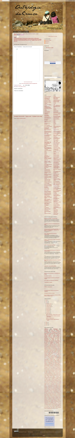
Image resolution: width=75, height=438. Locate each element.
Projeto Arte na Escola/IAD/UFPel (56, 162)
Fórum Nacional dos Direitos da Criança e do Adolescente (47, 194)
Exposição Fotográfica (47, 386)
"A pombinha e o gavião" (48, 282)
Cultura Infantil (46, 350)
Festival (59, 386)
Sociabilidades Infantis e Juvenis (55, 402)
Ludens (54, 108)
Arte (54, 334)
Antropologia (52, 333)
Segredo (52, 401)
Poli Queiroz (47, 41)
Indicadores (58, 388)
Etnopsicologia (55, 385)
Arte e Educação (47, 125)
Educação (59, 331)
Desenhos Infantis (52, 359)
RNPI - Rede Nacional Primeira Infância (57, 184)
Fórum (45, 346)
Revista (57, 330)
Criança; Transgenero (56, 376)
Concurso (46, 358)
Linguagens (49, 362)
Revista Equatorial (56, 181)
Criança (58, 334)
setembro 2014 (48, 306)
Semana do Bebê (56, 401)
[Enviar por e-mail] (25, 85)
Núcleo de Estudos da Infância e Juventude (57, 131)
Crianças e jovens (57, 349)
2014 (46, 302)
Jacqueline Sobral (48, 40)
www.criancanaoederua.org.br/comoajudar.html (29, 83)
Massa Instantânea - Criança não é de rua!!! (53, 314)
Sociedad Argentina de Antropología (57, 189)
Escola (45, 361)
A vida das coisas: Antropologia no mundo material (47, 98)
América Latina (52, 337)
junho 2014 (48, 309)
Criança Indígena (55, 348)
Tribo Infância (55, 209)
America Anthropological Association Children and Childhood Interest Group (48, 108)
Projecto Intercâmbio (56, 161)
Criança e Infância (47, 335)
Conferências (50, 348)
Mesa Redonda (54, 352)
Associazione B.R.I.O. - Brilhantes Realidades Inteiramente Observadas (48, 132)
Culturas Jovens (48, 378)
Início (15, 31)
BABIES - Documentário (48, 286)
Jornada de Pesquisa (47, 352)
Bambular (46, 140)
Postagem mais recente (19, 116)
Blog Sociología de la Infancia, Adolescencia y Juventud (48, 148)
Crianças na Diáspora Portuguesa (47, 174)
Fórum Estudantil (55, 387)
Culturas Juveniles (47, 180)
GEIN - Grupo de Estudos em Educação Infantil (48, 197)
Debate (59, 350)
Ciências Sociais (50, 357)
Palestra (55, 346)
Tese (47, 405)
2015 (46, 301)
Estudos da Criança (49, 385)
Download (57, 381)
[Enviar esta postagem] (23, 85)
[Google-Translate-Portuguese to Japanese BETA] (53, 35)
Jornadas (50, 334)
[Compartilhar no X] (27, 85)
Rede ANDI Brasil (56, 174)
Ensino (48, 383)
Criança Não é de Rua (22, 86)
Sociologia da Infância (47, 347)
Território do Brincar (56, 205)
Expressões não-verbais (54, 386)
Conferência (51, 358)
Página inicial (28, 116)
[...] (44, 255)
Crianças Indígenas (56, 335)
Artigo (56, 333)
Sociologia (55, 193)
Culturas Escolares (58, 377)
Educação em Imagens (48, 185)
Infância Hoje (46, 210)
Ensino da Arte (52, 383)
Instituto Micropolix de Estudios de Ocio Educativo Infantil (57, 101)
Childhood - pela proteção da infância (47, 161)
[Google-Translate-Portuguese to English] (55, 35)
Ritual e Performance (56, 182)
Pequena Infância (57, 363)
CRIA (45, 168)
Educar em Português (47, 184)
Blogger (44, 435)
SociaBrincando (56, 187)
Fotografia (45, 387)
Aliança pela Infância (47, 104)
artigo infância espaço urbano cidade (49, 407)
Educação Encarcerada (46, 187)
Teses (50, 405)
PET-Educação (55, 145)
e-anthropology (46, 183)
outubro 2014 (48, 305)
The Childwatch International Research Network (57, 208)
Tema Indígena (55, 203)
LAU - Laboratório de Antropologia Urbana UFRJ (56, 106)
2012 (46, 323)
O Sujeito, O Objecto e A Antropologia (57, 134)
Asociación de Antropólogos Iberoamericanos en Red (47, 128)
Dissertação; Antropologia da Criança (56, 380)
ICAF (45, 206)
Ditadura (58, 359)
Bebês (49, 356)
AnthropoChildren (47, 111)
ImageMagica (46, 207)
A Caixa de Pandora (47, 96)
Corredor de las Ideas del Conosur (47, 167)
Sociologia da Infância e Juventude (56, 403)
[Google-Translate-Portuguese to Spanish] (58, 35)
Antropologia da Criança (55, 332)
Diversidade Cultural (52, 381)
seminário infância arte (49, 408)
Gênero (59, 351)
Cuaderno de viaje (47, 179)
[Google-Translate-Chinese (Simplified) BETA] (47, 35)
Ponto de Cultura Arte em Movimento (56, 149)
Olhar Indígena (55, 140)
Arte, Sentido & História (48, 126)
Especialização (52, 384)
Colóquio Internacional (58, 357)
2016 (46, 300)
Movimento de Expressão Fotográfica (57, 112)
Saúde (49, 401)
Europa (59, 385)
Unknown (46, 43)
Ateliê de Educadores (47, 138)
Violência (58, 365)
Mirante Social (55, 110)
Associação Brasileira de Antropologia (47, 135)
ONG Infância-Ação (56, 142)
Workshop (58, 354)
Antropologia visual (54, 355)
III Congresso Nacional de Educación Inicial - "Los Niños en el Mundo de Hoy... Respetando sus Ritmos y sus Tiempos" (52, 230)
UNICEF (55, 365)
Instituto (59, 390)
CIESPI (45, 163)
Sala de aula (45, 401)
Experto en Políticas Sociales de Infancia (47, 192)
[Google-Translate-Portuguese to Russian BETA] (57, 35)
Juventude (46, 331)
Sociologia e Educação (57, 404)
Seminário (46, 330)
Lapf (54, 104)
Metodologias (51, 363)
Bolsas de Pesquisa (54, 356)
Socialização (46, 403)
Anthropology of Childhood (46, 113)
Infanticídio (45, 389)
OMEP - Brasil (55, 141)
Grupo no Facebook (50, 388)
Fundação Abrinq (50, 387)
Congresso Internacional (55, 338)
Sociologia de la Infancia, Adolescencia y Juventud (57, 195)
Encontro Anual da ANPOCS (48, 360)
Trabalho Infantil (54, 405)
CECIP (45, 151)
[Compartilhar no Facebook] (28, 85)
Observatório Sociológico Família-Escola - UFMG (56, 138)
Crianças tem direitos (47, 176)
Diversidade (46, 351)
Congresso (53, 331)
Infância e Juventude (50, 346)
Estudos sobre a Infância (52, 351)
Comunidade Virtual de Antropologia (48, 165)
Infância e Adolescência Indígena (52, 389)
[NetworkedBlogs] (53, 61)
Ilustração (55, 388)
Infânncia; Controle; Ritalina (53, 390)
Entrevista (56, 383)
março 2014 (48, 313)
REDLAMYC (55, 177)
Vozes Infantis (47, 406)
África (54, 408)
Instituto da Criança (47, 213)
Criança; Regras (46, 376)
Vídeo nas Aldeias (52, 406)
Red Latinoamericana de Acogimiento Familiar (56, 172)
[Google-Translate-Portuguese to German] (50, 35)
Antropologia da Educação (46, 119)
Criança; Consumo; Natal (50, 374)
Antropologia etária (47, 355)
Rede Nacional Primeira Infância (56, 176)
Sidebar (15, 34)
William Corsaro (58, 406)
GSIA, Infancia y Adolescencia (47, 203)
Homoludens (46, 205)
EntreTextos (46, 190)
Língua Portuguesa (55, 362)
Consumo (55, 358)
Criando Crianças (47, 169)
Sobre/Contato (25, 31)
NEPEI (54, 122)
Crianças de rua (51, 349)
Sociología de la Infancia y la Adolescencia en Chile (57, 201)
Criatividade (53, 377)
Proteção (45, 364)
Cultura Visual (51, 350)
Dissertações (47, 381)
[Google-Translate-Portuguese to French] (48, 35)
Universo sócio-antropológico (55, 214)
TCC (45, 405)
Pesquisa (58, 346)
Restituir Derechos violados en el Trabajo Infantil (57, 179)
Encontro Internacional (54, 382)
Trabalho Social (59, 405)
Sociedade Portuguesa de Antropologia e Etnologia (57, 191)
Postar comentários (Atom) (21, 118)
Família (54, 336)
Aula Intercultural (47, 139)
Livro (52, 330)
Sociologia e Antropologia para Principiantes (56, 198)
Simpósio (47, 332)
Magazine (18, 34)
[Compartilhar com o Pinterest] (29, 85)
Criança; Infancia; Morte (57, 374)
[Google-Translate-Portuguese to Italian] (52, 35)
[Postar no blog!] (26, 85)
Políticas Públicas (50, 353)
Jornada (59, 361)
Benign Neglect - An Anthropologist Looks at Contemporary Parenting (47, 143)
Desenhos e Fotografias (55, 378)
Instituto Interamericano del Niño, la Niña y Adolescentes (56, 97)
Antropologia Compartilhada (46, 115)
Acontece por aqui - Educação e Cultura (47, 101)
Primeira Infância (56, 156)
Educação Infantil (47, 336)
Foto (48, 361)
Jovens (45, 362)
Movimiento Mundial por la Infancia (56, 114)
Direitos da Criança (54, 379)
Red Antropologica (56, 164)
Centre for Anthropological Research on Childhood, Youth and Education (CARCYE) (47, 157)
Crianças (55, 329)
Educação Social (48, 382)
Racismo (49, 364)
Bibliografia (19, 31)
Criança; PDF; (58, 375)
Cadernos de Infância (47, 150)
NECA (54, 121)
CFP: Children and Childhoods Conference (51, 280)
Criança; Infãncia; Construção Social (49, 375)
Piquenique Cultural (56, 147)
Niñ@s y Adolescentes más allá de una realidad (57, 127)
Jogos (55, 361)
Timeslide (22, 34)
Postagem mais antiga (37, 116)
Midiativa (54, 109)
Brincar (58, 337)
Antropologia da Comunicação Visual (47, 117)
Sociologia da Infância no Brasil (49, 293)
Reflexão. (53, 364)
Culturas (56, 350)
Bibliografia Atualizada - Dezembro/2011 (50, 218)
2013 (46, 322)
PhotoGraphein (55, 146)
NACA (54, 120)
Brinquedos (46, 338)
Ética (56, 408)
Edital (60, 381)
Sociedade (50, 403)
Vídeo (54, 354)
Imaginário (51, 361)
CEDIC (45, 154)
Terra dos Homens (56, 204)
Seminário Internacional (47, 354)
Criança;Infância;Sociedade (47, 377)
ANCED (45, 110)
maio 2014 (48, 310)
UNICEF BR (55, 212)
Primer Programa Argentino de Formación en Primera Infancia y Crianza (57, 158)
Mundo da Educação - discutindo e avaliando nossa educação (57, 117)
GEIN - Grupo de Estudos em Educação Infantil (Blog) (48, 200)
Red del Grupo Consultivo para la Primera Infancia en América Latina (56, 166)
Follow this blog (53, 63)
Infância (46, 329)
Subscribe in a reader (49, 47)
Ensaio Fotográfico (57, 360)
